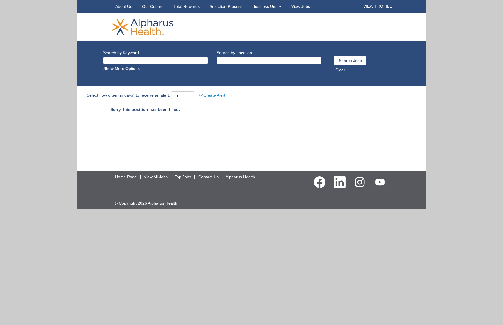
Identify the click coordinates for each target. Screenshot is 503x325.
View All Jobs (156, 177)
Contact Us (208, 177)
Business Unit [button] (265, 6)
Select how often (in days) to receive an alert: (128, 95)
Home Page (126, 177)
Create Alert (213, 95)
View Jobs (300, 6)
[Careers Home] (142, 26)
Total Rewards (186, 6)
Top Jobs (183, 177)
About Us (123, 6)
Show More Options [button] (121, 68)
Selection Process (226, 6)
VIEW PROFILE (377, 6)
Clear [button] (340, 70)
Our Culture (153, 6)
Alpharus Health (240, 177)
